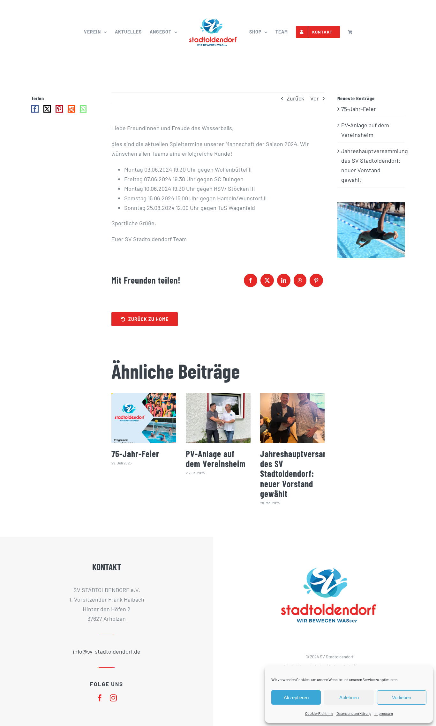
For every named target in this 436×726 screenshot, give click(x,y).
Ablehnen (349, 697)
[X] (267, 280)
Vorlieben (401, 697)
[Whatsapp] (83, 109)
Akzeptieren (296, 697)
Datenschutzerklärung (353, 713)
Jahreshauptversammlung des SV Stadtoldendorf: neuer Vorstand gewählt (305, 473)
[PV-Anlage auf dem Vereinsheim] (218, 417)
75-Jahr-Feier (135, 453)
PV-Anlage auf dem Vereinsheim (216, 458)
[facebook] (99, 697)
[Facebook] (250, 280)
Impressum (383, 713)
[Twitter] (47, 109)
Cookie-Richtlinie (319, 713)
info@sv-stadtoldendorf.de (106, 651)
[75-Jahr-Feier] (143, 417)
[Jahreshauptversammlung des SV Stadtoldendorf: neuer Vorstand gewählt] (292, 417)
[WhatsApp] (300, 280)
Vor (314, 98)
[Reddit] (71, 109)
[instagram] (113, 697)
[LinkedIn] (283, 280)
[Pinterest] (316, 280)
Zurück (295, 98)
